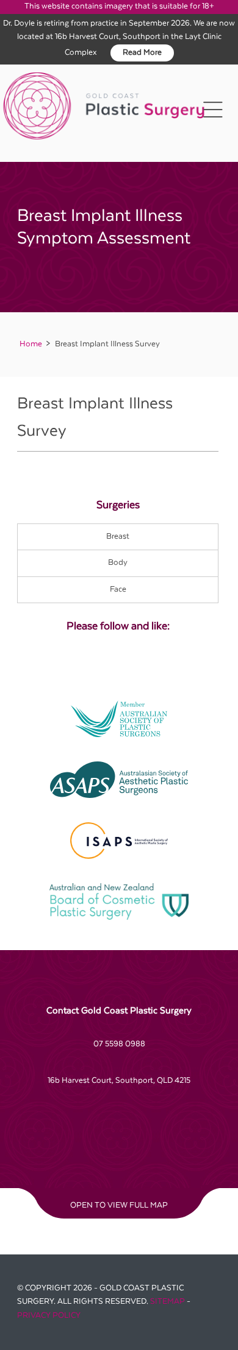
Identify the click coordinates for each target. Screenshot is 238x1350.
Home (31, 344)
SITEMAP (167, 1301)
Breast (117, 536)
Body (118, 562)
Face (118, 589)
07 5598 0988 (119, 1044)
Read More (142, 52)
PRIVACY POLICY (49, 1315)
